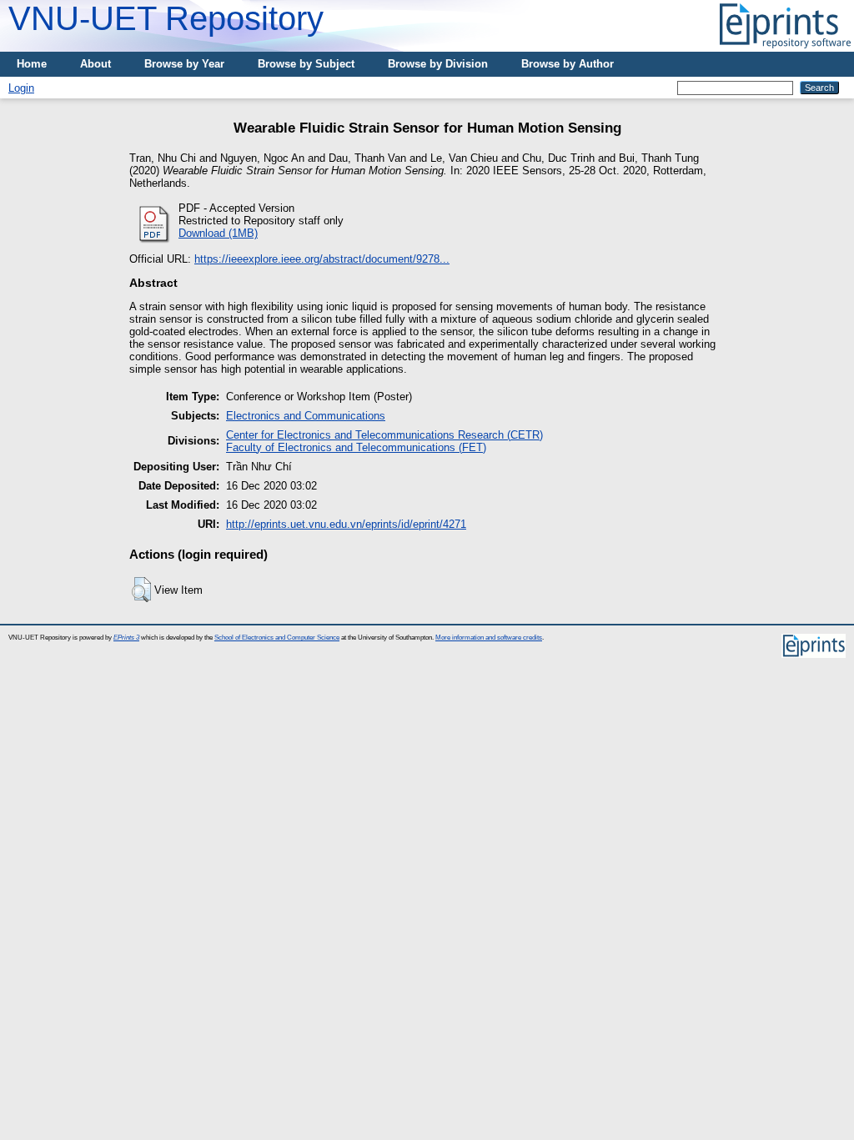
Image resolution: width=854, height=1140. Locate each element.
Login (21, 88)
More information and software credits (488, 637)
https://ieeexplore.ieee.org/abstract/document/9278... (322, 259)
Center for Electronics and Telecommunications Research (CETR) (384, 435)
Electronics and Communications (305, 415)
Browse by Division (438, 64)
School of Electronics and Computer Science (276, 637)
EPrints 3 (126, 637)
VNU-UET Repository (166, 18)
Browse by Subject (306, 64)
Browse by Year (184, 64)
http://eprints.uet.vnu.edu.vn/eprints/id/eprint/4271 (346, 524)
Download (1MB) (218, 233)
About (95, 64)
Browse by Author (567, 64)
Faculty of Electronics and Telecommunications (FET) (356, 447)
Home (32, 64)
